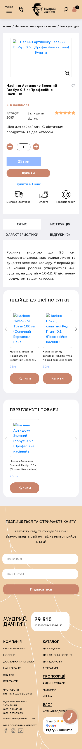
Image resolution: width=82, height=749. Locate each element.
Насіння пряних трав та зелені (35, 26)
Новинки (49, 689)
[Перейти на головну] (44, 9)
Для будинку (52, 648)
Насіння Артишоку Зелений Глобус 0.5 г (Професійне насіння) (23, 465)
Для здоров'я (53, 661)
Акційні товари (54, 683)
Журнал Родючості (57, 711)
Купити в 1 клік (28, 184)
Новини (9, 655)
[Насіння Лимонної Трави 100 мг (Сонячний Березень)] (24, 329)
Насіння (6, 26)
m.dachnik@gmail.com (19, 718)
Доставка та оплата (18, 661)
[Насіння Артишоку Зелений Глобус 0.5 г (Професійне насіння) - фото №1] (41, 57)
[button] (76, 329)
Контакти (10, 681)
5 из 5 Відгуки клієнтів (59, 725)
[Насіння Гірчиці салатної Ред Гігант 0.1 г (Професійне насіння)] (57, 329)
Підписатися (41, 589)
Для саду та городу (57, 655)
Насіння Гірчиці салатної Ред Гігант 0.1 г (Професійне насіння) (57, 355)
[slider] (65, 113)
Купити (28, 173)
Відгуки (8, 674)
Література (50, 668)
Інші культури (69, 26)
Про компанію (14, 648)
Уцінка (47, 696)
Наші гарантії (12, 668)
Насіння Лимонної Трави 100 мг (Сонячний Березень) (23, 355)
